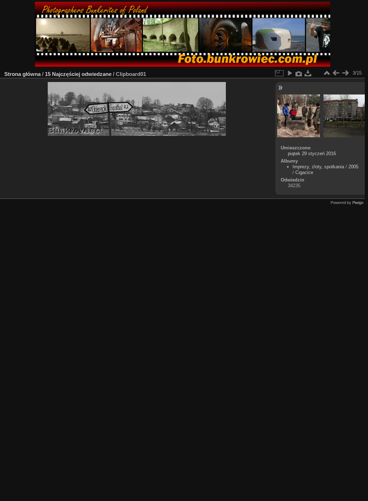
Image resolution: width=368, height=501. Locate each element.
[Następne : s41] (345, 73)
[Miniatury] (326, 73)
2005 (353, 166)
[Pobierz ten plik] (308, 73)
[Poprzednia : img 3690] (336, 73)
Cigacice (304, 172)
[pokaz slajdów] (289, 73)
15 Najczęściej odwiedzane (78, 74)
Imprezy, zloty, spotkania (318, 166)
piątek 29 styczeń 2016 (312, 153)
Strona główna (22, 74)
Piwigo (357, 202)
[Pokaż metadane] (299, 73)
